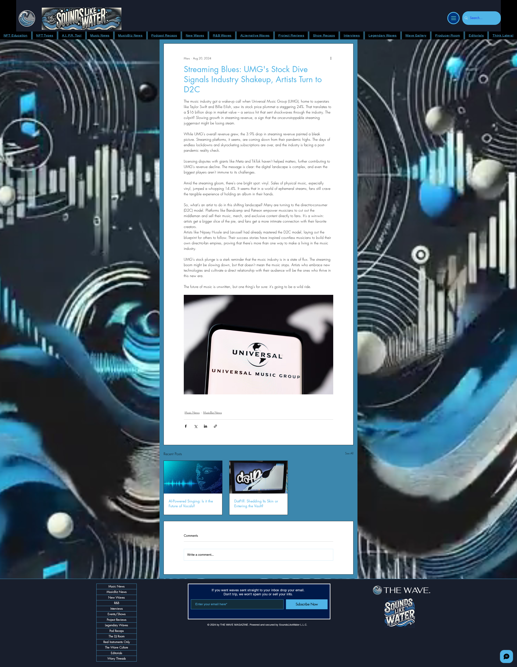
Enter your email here (205, 359)
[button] (408, 235)
